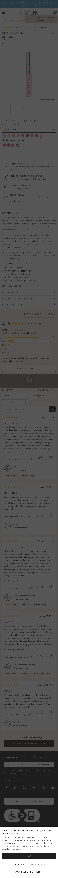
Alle (29, 856)
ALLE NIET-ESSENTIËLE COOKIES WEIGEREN (29, 865)
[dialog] (29, 852)
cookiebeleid (7, 846)
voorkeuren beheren (27, 872)
